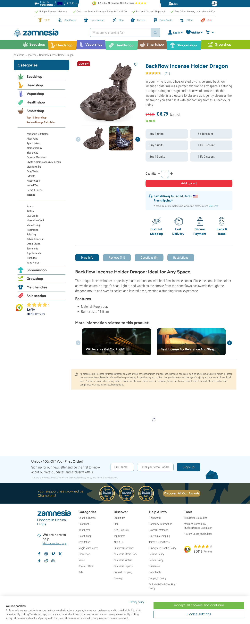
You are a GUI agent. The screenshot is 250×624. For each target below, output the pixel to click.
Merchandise (37, 287)
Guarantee (154, 566)
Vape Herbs (33, 262)
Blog (116, 523)
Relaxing (31, 234)
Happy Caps (33, 180)
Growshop (35, 279)
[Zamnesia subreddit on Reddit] (46, 561)
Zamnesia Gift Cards (37, 133)
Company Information (160, 523)
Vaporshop (35, 94)
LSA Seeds (32, 215)
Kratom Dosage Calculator (41, 122)
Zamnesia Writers (123, 560)
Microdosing (33, 225)
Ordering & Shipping (159, 535)
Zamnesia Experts (123, 566)
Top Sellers (119, 535)
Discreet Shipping (123, 572)
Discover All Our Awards (181, 493)
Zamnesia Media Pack (125, 554)
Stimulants (32, 248)
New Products (121, 529)
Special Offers (86, 566)
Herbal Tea (32, 185)
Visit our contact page (54, 543)
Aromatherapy (34, 147)
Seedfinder (119, 517)
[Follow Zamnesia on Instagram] (46, 554)
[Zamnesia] (49, 33)
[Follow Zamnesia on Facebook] (39, 554)
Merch (82, 560)
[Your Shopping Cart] (210, 32)
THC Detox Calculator (195, 517)
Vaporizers (84, 529)
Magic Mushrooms (88, 548)
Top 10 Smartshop (36, 117)
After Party (32, 138)
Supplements (34, 253)
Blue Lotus (32, 152)
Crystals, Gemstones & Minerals (44, 162)
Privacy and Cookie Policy (162, 548)
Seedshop (34, 76)
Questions (149, 257)
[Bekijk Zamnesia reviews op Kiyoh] (19, 307)
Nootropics (32, 229)
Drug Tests (32, 171)
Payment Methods (158, 529)
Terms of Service (104, 477)
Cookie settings (199, 614)
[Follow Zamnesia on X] (60, 554)
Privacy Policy (85, 477)
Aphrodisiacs (33, 143)
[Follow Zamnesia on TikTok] (39, 561)
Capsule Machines (36, 157)
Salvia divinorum (35, 239)
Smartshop (35, 111)
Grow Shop (84, 554)
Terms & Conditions (159, 542)
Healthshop (36, 102)
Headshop (35, 85)
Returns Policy (156, 554)
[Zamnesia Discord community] (53, 561)
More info (213, 206)
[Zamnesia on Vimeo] (53, 554)
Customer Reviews (123, 548)
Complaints (155, 572)
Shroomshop (37, 270)
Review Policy (156, 560)
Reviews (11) (117, 257)
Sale (81, 572)
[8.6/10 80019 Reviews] (39, 304)
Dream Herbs (34, 166)
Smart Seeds (33, 243)
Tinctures (32, 257)
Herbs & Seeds (34, 190)
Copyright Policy (157, 578)
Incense (31, 194)
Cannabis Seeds (87, 517)
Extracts (31, 176)
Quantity (151, 173)
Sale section (36, 296)
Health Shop (85, 535)
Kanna (30, 206)
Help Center (155, 517)
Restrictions (180, 257)
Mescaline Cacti (35, 220)
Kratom (31, 211)
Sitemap (118, 578)
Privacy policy (136, 602)
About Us (118, 542)
